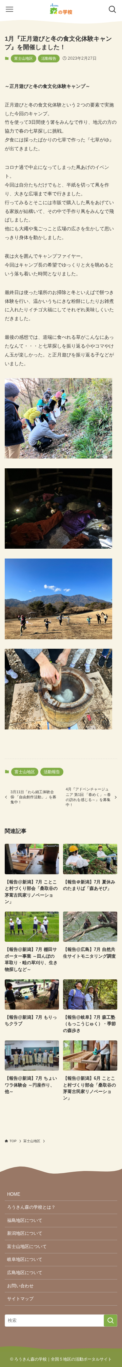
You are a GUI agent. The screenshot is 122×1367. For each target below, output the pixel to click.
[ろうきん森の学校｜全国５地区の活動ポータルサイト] (61, 9)
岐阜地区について (24, 1259)
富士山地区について (27, 1246)
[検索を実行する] (110, 1320)
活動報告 (48, 58)
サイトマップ (20, 1298)
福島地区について (24, 1220)
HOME (13, 1194)
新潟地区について (24, 1233)
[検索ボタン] (112, 9)
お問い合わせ (20, 1285)
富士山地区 (23, 58)
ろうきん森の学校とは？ (31, 1207)
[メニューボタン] (9, 9)
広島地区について (24, 1272)
